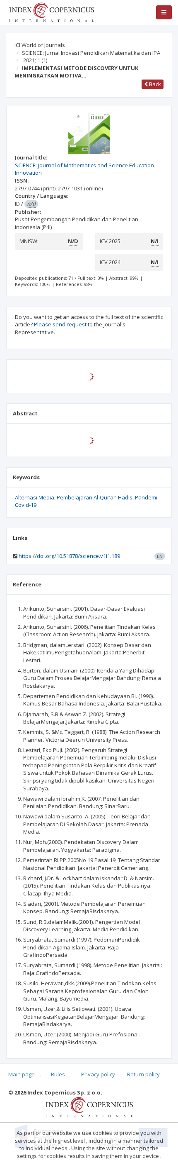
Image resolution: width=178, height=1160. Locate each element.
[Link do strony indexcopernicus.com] (89, 1106)
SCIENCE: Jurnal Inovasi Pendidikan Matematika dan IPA (91, 52)
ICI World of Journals (39, 45)
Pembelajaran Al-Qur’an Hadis (94, 497)
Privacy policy (98, 1074)
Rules (58, 1074)
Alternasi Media (34, 497)
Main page (21, 1074)
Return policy (143, 1074)
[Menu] (164, 12)
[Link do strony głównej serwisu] (51, 11)
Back (154, 84)
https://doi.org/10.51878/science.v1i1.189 (69, 556)
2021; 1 (35, 60)
